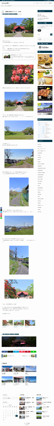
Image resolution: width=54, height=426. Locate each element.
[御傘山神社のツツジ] (8, 323)
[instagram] (47, 0)
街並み (40, 200)
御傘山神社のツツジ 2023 (18, 326)
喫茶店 (40, 157)
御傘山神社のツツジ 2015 (16, 54)
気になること (17, 334)
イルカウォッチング (42, 148)
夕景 (39, 159)
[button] (4, 352)
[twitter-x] (46, 0)
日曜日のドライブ (41, 122)
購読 (39, 30)
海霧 (39, 192)
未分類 (40, 183)
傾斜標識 (40, 152)
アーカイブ (39, 37)
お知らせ (40, 146)
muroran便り (5, 3)
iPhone (40, 144)
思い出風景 (41, 179)
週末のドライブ (40, 134)
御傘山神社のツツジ (6, 326)
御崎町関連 (41, 176)
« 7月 (3, 419)
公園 (39, 155)
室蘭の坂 (40, 166)
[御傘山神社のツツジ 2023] (19, 323)
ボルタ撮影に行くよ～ (42, 150)
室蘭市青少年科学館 (42, 168)
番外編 (40, 194)
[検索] (51, 0)
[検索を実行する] (51, 34)
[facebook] (44, 0)
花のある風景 (12, 334)
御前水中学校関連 (42, 172)
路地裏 (40, 207)
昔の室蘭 (40, 181)
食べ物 (40, 211)
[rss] (50, 0)
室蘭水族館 (41, 170)
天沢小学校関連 (41, 163)
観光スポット (41, 205)
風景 (3, 334)
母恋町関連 (41, 187)
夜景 (39, 161)
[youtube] (49, 0)
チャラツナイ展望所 (41, 126)
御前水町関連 (7, 334)
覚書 (39, 203)
